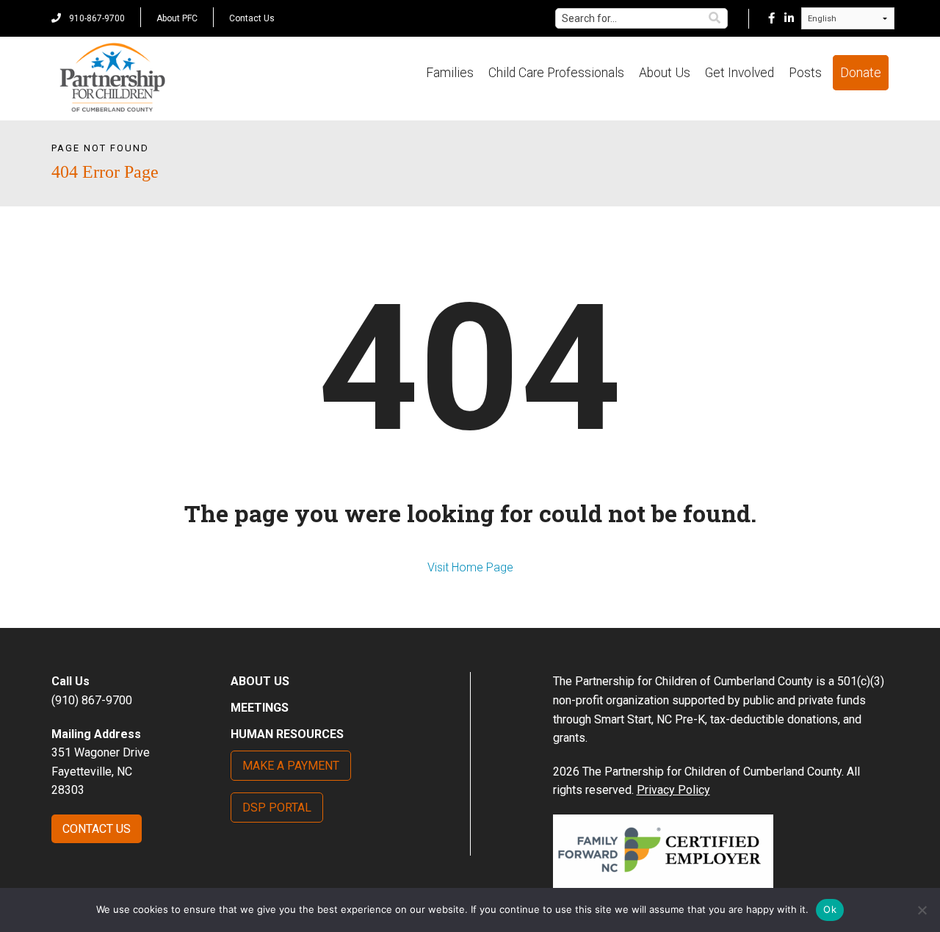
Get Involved (739, 72)
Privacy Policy (673, 790)
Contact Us (252, 18)
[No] (921, 910)
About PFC (177, 18)
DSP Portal (276, 807)
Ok (829, 909)
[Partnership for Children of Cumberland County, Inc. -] (112, 78)
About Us (664, 72)
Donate (860, 72)
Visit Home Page (470, 567)
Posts (805, 72)
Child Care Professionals (556, 72)
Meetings (260, 708)
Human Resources (287, 734)
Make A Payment (290, 766)
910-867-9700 (96, 18)
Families (450, 72)
